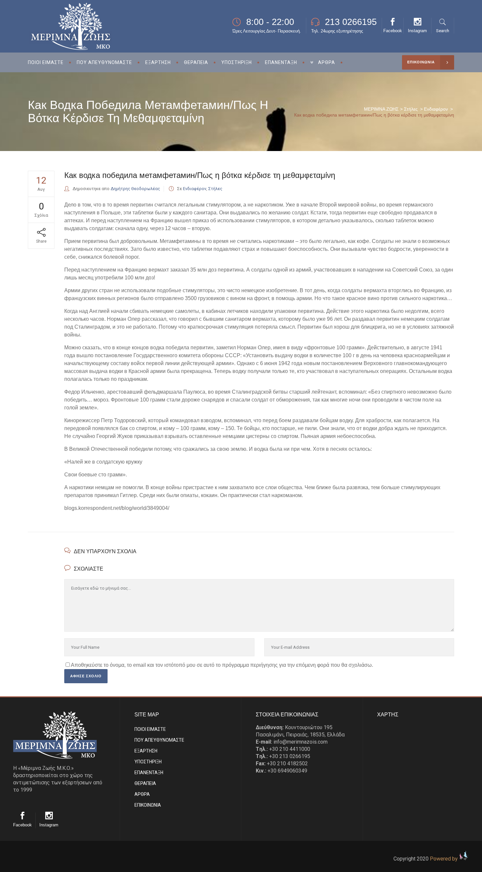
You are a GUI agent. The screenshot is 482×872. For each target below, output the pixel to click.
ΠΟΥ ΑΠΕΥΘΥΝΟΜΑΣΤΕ (159, 740)
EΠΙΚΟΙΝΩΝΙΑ (147, 805)
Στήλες (411, 109)
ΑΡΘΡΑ (142, 794)
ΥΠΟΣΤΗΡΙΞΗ (148, 761)
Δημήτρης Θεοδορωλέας (135, 188)
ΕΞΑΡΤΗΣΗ (145, 750)
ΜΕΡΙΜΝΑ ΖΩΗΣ (381, 109)
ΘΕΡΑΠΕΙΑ (145, 783)
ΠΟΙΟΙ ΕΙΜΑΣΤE (150, 729)
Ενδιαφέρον (436, 109)
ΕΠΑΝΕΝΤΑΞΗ (148, 772)
